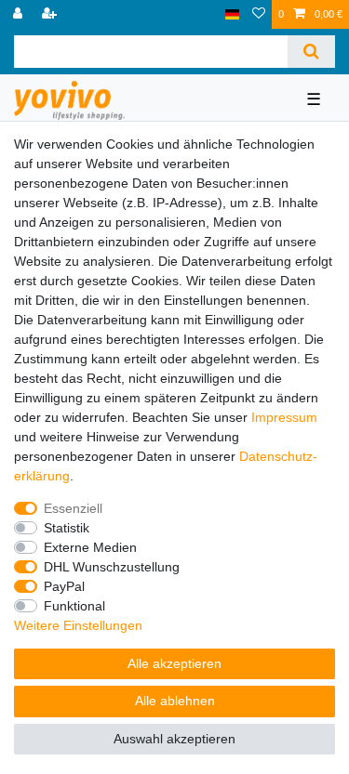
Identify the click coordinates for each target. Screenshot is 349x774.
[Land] (232, 14)
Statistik (66, 527)
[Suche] (311, 51)
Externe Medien (90, 547)
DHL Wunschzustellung (112, 566)
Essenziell (73, 508)
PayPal (64, 586)
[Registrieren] (51, 14)
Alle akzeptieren (174, 663)
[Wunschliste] (259, 14)
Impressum (284, 417)
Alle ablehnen (175, 700)
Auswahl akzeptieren (174, 738)
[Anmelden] (20, 14)
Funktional (74, 605)
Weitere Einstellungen (78, 625)
